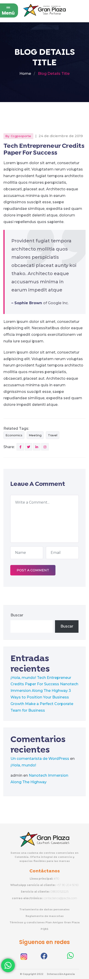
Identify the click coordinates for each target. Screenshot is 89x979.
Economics (13, 435)
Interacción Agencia (61, 974)
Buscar (16, 615)
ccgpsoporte (21, 136)
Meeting (35, 435)
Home (25, 73)
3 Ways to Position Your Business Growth (40, 697)
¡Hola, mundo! (23, 677)
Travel (52, 435)
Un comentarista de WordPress (39, 758)
